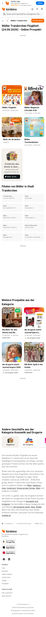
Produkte (5, 583)
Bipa (33, 507)
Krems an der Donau (26, 488)
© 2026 (23, 604)
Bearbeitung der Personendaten (23, 614)
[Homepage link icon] (2, 524)
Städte (4, 580)
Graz (4, 488)
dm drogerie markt (21, 507)
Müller (39, 507)
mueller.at (6, 515)
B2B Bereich (6, 596)
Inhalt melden (7, 574)
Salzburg (37, 485)
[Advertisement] (23, 59)
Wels (38, 488)
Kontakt (5, 571)
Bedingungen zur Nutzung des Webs (23, 610)
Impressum (6, 577)
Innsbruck (11, 488)
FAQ (3, 568)
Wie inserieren (7, 593)
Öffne (40, 3)
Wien (29, 485)
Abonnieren (39, 21)
